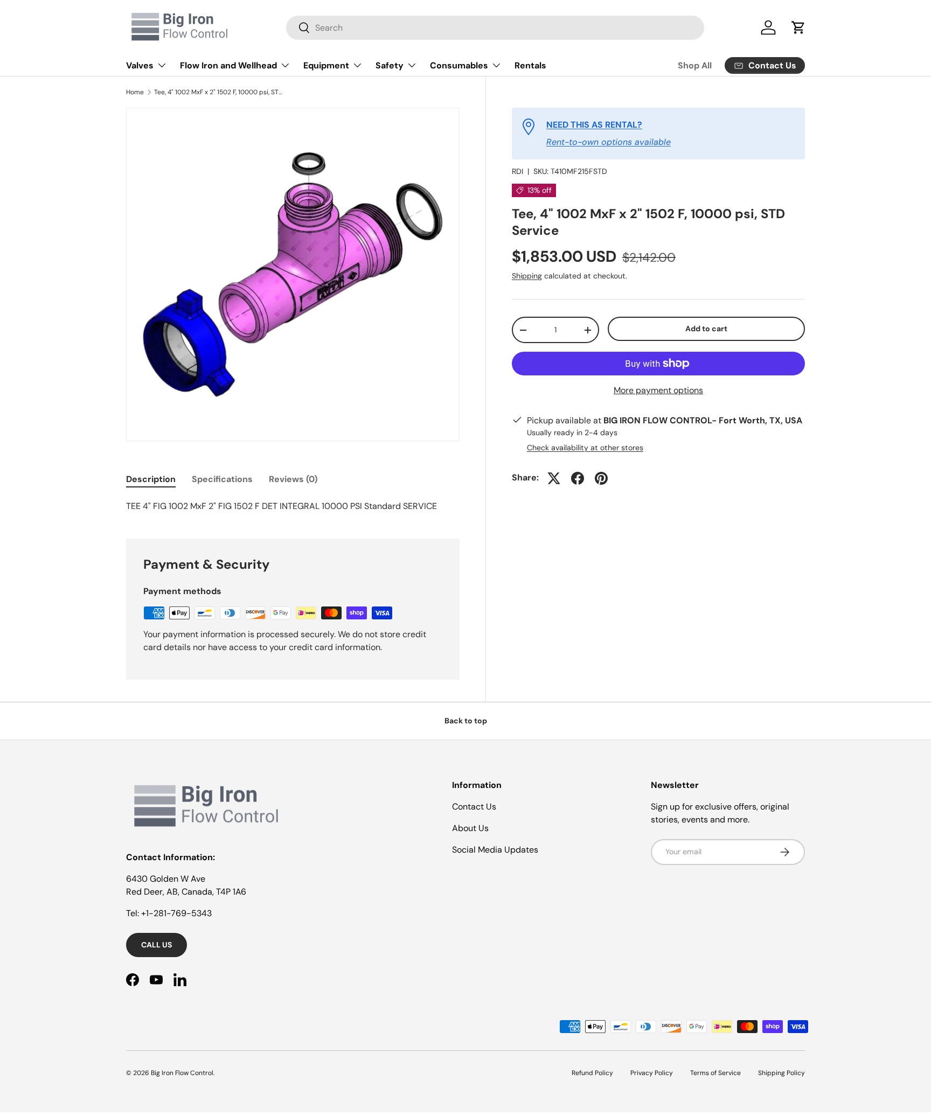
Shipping (527, 276)
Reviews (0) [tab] (293, 479)
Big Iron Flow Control (182, 1073)
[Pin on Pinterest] (601, 478)
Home (135, 92)
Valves (140, 65)
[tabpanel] (293, 506)
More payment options (658, 390)
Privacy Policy (651, 1073)
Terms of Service (715, 1073)
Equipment (326, 65)
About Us (470, 828)
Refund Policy (592, 1073)
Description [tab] (151, 479)
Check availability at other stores (585, 448)
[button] (798, 27)
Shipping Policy (781, 1073)
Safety (390, 65)
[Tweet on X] (554, 478)
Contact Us (474, 806)
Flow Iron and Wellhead (228, 65)
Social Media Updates (495, 849)
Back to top (465, 721)
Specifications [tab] (222, 479)
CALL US (156, 945)
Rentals (530, 65)
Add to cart (706, 329)
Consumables (459, 65)
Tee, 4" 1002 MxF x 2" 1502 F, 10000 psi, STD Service (218, 92)
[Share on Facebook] (577, 478)
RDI (517, 171)
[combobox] (495, 28)
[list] (293, 274)
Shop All (695, 65)
